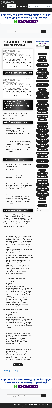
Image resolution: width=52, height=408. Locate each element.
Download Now (17, 364)
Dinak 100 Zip (42, 119)
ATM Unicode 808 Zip (42, 65)
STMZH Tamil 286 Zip (42, 105)
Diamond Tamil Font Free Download (11, 370)
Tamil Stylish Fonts (44, 10)
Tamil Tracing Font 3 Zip (42, 194)
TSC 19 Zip (42, 170)
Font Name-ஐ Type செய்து (42, 45)
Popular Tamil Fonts (47, 6)
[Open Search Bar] (50, 10)
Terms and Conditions (46, 404)
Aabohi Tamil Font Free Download (11, 371)
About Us (19, 404)
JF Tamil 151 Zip (42, 149)
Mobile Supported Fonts (34, 6)
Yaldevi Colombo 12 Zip (42, 165)
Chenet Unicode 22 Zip (42, 184)
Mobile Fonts (6, 368)
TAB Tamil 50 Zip (42, 123)
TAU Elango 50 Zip (42, 180)
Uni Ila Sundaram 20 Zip (42, 73)
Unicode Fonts (11, 6)
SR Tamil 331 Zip (42, 113)
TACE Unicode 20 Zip (42, 85)
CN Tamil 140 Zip (42, 156)
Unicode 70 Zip (42, 69)
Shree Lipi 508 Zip (42, 116)
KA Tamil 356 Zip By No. (42, 140)
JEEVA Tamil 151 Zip (42, 153)
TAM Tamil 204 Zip (42, 126)
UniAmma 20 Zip (42, 77)
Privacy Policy (37, 404)
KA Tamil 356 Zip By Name (42, 145)
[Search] (43, 31)
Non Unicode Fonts (21, 6)
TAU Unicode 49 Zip (42, 81)
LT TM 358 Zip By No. (42, 130)
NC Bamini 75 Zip (42, 101)
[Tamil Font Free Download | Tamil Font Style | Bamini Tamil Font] (8, 2)
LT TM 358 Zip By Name (42, 135)
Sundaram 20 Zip (42, 173)
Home (4, 6)
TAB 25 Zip (42, 198)
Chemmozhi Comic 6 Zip (42, 189)
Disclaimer (31, 404)
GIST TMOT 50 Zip (42, 176)
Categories (38, 208)
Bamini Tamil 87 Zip (42, 97)
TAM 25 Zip (42, 202)
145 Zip (42, 160)
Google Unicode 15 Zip (42, 93)
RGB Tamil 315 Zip (42, 109)
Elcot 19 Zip (42, 89)
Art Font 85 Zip (42, 205)
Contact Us (25, 404)
